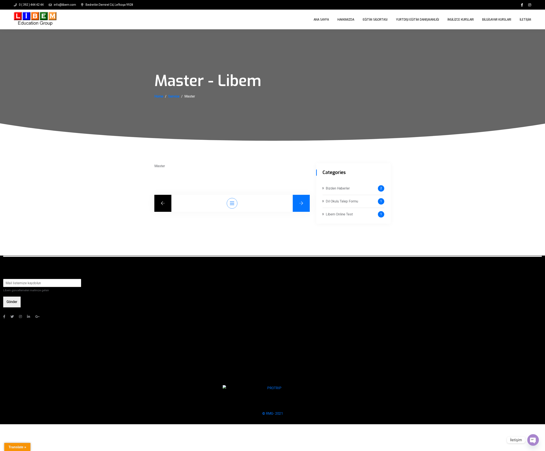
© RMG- (268, 413)
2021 (278, 413)
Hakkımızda (345, 20)
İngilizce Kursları (460, 20)
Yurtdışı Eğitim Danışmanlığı (417, 20)
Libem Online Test (339, 214)
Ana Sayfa (321, 20)
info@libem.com (65, 4)
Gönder (12, 302)
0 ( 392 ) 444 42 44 (31, 4)
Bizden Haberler (338, 188)
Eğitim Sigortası (375, 20)
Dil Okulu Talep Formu (342, 201)
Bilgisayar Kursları (496, 20)
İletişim (525, 20)
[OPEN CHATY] (533, 440)
